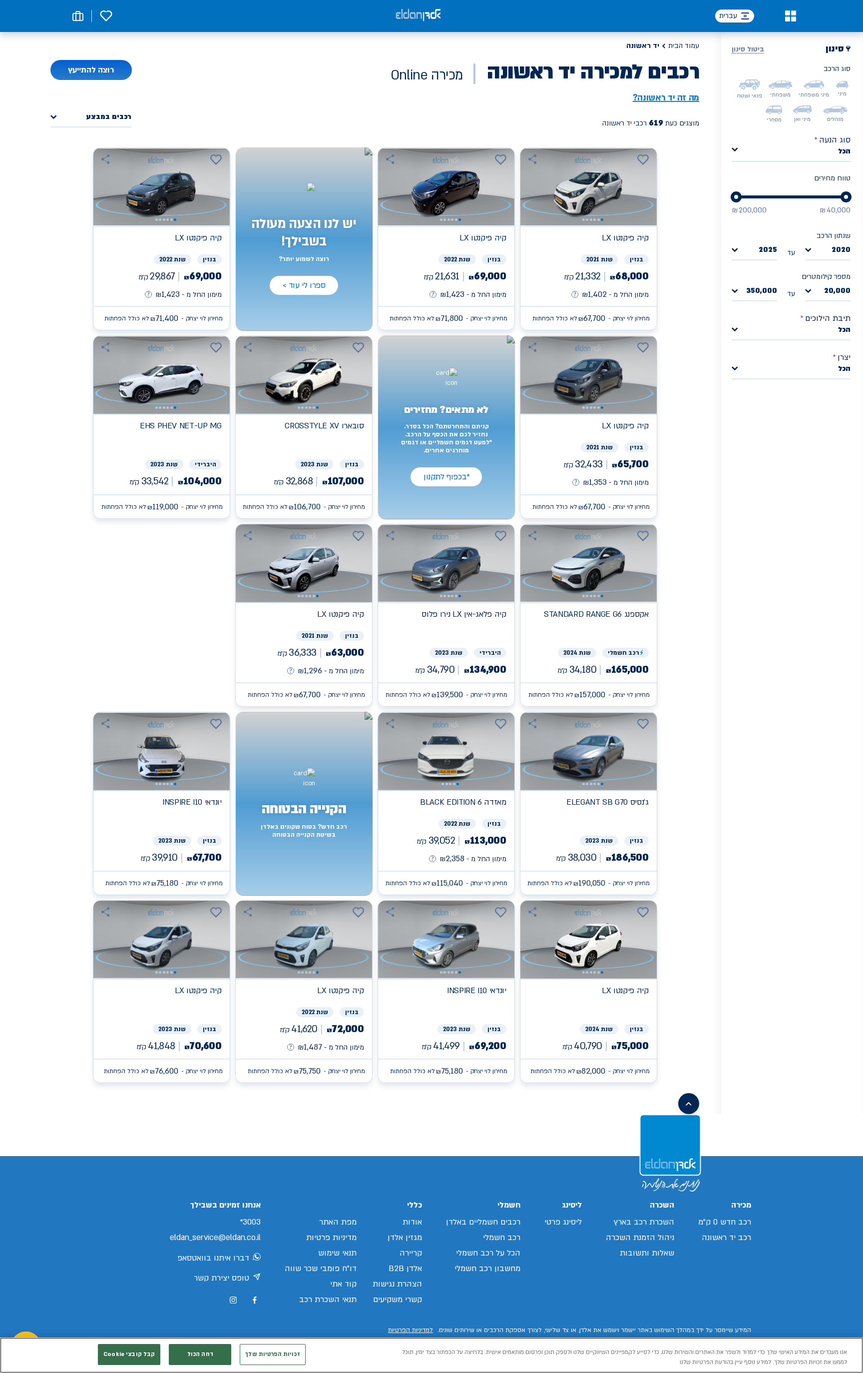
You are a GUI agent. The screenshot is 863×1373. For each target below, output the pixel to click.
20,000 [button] (837, 291)
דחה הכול (200, 1354)
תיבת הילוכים (825, 318)
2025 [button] (768, 250)
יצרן (842, 357)
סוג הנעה (832, 139)
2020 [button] (841, 250)
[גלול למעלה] (688, 1103)
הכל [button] (844, 151)
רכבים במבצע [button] (108, 117)
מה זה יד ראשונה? (666, 98)
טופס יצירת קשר (221, 1278)
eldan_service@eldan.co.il (215, 1237)
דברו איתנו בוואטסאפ (213, 1258)
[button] (790, 15)
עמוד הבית (683, 45)
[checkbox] (842, 84)
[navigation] (588, 238)
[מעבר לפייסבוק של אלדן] (254, 1300)
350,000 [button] (761, 291)
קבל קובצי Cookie (129, 1354)
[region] (431, 1355)
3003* (250, 1222)
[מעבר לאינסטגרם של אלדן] (233, 1300)
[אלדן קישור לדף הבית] (418, 15)
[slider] (846, 196)
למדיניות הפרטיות (410, 1330)
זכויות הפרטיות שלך (272, 1354)
